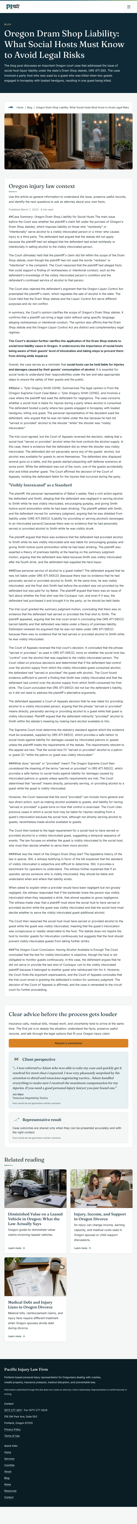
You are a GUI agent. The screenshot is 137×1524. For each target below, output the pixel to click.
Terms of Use (12, 1435)
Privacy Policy (12, 1429)
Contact (9, 1497)
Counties (9, 1465)
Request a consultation (68, 1043)
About (7, 1471)
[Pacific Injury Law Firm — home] (12, 6)
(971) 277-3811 (13, 1410)
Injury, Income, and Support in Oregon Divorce (100, 1216)
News (7, 1484)
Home (20, 107)
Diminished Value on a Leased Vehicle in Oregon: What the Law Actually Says (35, 1219)
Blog (29, 107)
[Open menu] (129, 7)
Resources (10, 1490)
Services (9, 1458)
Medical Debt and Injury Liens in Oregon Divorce (30, 1304)
